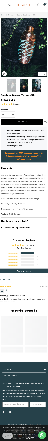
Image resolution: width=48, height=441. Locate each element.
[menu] (2, 4)
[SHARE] (45, 122)
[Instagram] (10, 412)
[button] (40, 74)
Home (3, 15)
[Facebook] (4, 412)
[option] (24, 47)
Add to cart (22, 122)
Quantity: (5, 109)
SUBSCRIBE (37, 404)
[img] (5, 286)
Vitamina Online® (35, 424)
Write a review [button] (24, 271)
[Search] (9, 5)
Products (11, 15)
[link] (12, 348)
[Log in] (38, 5)
